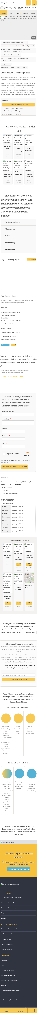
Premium (33, 128)
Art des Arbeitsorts (12, 222)
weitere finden (17, 730)
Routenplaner (32, 259)
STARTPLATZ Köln (29, 150)
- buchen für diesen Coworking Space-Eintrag (31, 786)
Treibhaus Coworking (18, 173)
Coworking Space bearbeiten (9, 929)
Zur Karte (5, 490)
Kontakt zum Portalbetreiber (11, 990)
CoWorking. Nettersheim (29, 587)
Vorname (5, 428)
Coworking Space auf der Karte (13, 108)
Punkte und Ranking (7, 944)
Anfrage (33, 13)
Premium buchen (8, 934)
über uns (3, 918)
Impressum (4, 960)
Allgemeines (10, 229)
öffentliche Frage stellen (19, 679)
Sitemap (3, 985)
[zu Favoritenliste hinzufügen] (2, 18)
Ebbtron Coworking (29, 175)
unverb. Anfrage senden (19, 105)
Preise (7, 236)
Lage (11, 13)
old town (9, 328)
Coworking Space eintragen (9, 908)
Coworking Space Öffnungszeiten (14, 111)
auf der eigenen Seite (19, 785)
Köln (6, 318)
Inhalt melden (30, 633)
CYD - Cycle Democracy (8, 175)
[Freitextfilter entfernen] (28, 3)
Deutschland (9, 324)
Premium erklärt (6, 939)
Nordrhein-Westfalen (16, 321)
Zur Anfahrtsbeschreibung (10, 493)
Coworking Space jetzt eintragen (19, 869)
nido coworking (18, 150)
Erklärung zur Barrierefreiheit (9, 980)
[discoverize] (7, 842)
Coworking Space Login (10, 1000)
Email (4, 443)
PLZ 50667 (13, 315)
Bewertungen (26, 13)
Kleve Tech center (7, 147)
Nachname (5, 436)
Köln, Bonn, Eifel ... (14, 332)
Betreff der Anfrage (8, 411)
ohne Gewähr (16, 633)
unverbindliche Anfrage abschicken (14, 467)
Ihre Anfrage (6, 419)
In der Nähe (10, 249)
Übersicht (3, 13)
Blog (2, 913)
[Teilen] (30, 1010)
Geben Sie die (12, 376)
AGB (2, 965)
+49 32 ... (10, 114)
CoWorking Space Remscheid (7, 597)
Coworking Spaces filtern (8, 903)
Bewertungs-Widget (7, 949)
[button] (18, 27)
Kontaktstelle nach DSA (8, 975)
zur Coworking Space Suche (2, 8)
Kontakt (13, 345)
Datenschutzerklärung (10, 460)
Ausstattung (10, 243)
